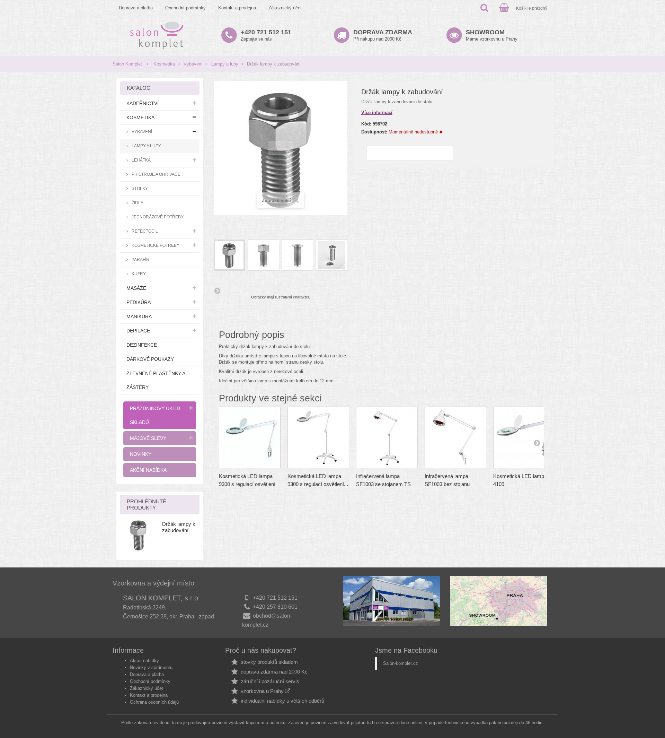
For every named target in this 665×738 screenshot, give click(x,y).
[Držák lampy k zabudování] (229, 255)
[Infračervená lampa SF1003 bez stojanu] (455, 437)
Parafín (140, 259)
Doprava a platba (136, 7)
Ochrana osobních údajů (154, 702)
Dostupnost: (374, 131)
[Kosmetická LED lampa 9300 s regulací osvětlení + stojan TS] (318, 437)
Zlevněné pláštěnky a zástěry (155, 380)
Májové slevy (148, 438)
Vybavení (193, 64)
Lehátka (141, 160)
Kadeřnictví (142, 103)
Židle (137, 202)
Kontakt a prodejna (237, 7)
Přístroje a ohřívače (155, 174)
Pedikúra (138, 302)
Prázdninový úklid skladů (155, 415)
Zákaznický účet (285, 7)
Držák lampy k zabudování (178, 527)
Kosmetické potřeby (155, 245)
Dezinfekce (141, 345)
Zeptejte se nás (266, 35)
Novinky (140, 454)
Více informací (376, 112)
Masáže (136, 288)
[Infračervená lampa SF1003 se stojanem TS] (387, 437)
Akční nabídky (144, 660)
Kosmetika (164, 64)
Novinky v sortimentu (151, 667)
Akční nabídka (148, 470)
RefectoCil (144, 231)
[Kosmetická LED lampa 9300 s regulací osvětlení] (250, 437)
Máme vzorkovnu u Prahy (491, 35)
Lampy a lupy (224, 64)
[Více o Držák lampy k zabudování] (139, 535)
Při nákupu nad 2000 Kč (382, 35)
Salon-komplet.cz (400, 663)
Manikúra (139, 316)
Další (217, 290)
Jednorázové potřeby (157, 217)
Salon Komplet (127, 64)
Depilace (138, 330)
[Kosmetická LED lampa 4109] (524, 437)
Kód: (366, 124)
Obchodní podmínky (185, 7)
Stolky (139, 188)
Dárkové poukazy (150, 359)
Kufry (138, 273)
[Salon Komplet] (157, 35)
